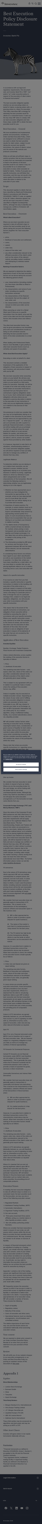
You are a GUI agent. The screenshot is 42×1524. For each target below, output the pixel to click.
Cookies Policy (8, 759)
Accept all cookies (21, 764)
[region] (21, 762)
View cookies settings (21, 769)
